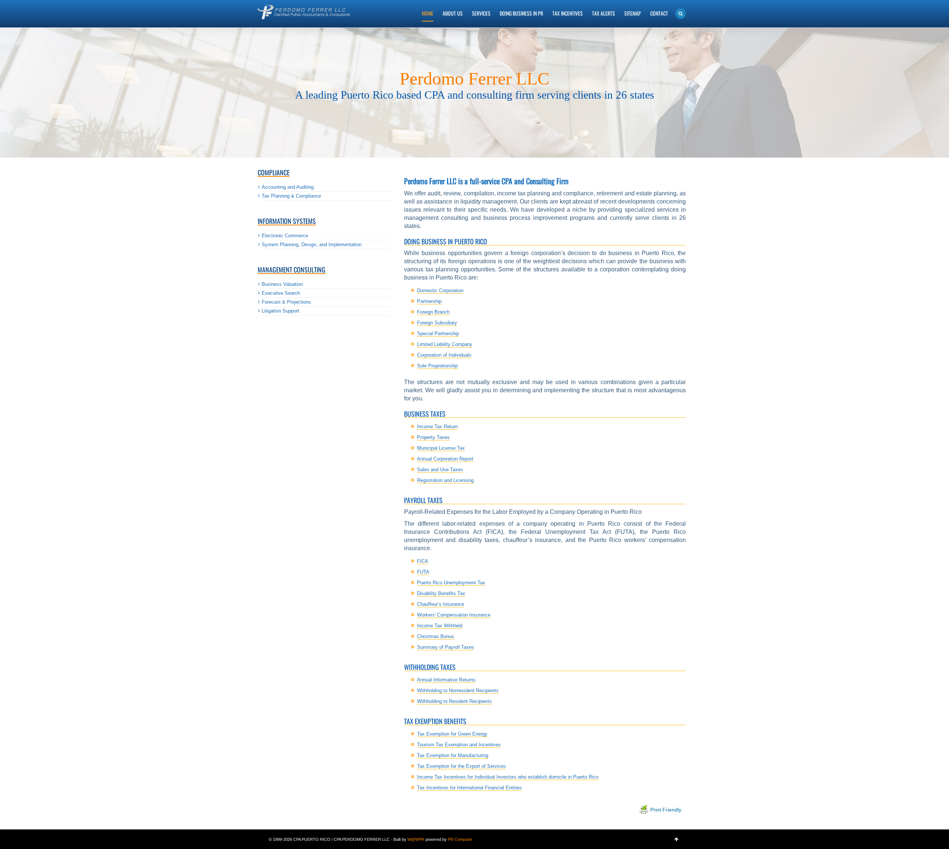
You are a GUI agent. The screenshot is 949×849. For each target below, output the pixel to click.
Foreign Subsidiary (437, 323)
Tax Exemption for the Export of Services (461, 766)
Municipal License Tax (441, 448)
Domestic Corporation (440, 290)
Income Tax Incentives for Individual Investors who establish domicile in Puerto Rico (507, 777)
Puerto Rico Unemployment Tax (451, 582)
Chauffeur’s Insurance (440, 604)
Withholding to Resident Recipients (454, 701)
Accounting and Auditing (288, 187)
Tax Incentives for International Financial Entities (469, 787)
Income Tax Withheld (439, 625)
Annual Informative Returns (446, 680)
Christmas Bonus (435, 636)
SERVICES (481, 13)
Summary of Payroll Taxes (445, 647)
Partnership (429, 301)
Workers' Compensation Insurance (453, 615)
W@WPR (415, 839)
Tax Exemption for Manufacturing (452, 755)
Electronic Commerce (285, 235)
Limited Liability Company (444, 344)
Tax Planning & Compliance (291, 196)
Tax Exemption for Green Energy (452, 734)
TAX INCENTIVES (567, 13)
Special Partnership (438, 333)
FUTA (423, 572)
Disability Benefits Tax (441, 593)
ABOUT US (453, 13)
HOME (427, 13)
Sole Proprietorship (437, 366)
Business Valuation (282, 284)
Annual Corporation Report (445, 459)
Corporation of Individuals (444, 355)
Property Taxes (433, 437)
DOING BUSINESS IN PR (521, 13)
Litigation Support (280, 311)
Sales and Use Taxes (440, 469)
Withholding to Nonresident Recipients (458, 690)
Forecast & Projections (286, 302)
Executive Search (281, 293)
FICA (422, 561)
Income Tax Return (437, 426)
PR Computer (460, 839)
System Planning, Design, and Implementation (311, 244)
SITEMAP (632, 13)
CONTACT (659, 13)
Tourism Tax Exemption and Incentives (459, 744)
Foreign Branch (433, 312)
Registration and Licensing (445, 480)
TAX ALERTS (603, 13)
